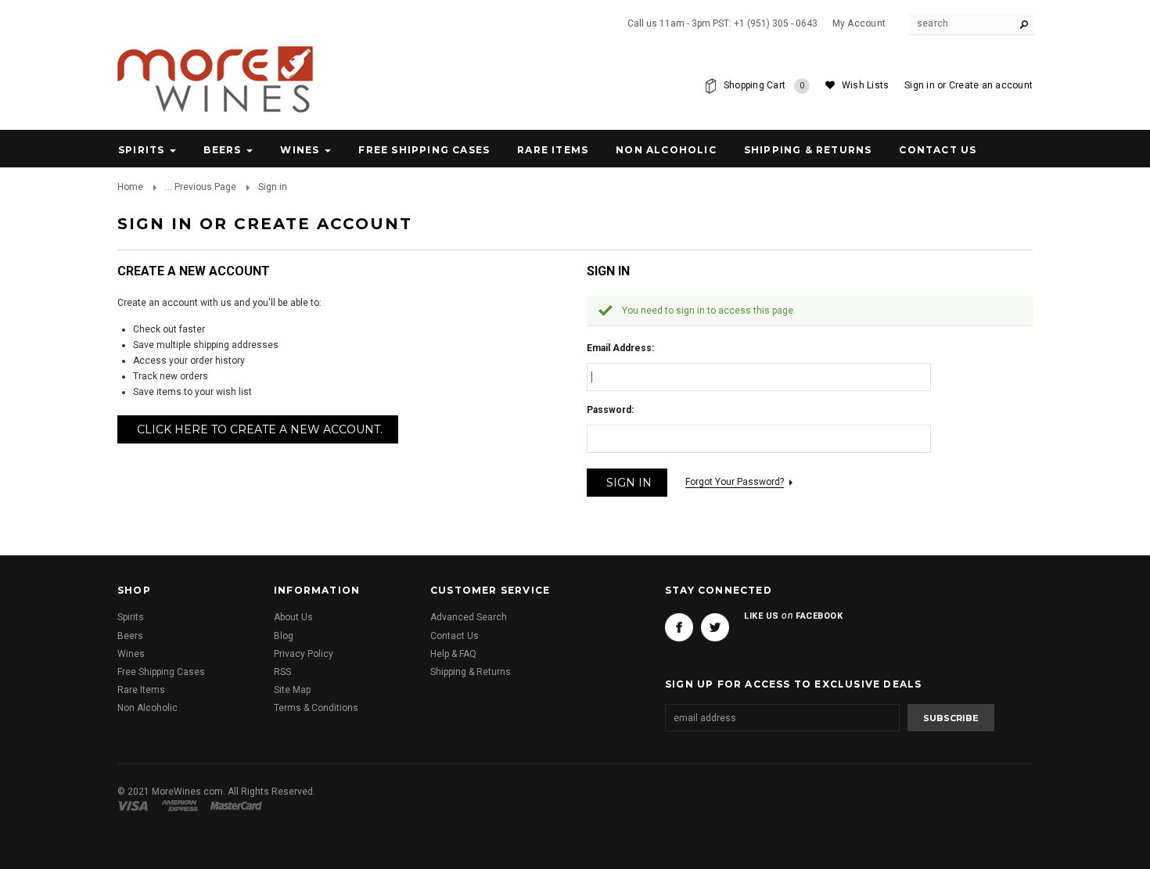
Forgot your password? (734, 481)
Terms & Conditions (316, 707)
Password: (610, 409)
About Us (293, 617)
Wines (299, 150)
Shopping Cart (764, 85)
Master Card (237, 805)
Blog (283, 635)
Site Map (292, 689)
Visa (135, 805)
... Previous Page (200, 186)
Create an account (991, 85)
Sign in (919, 85)
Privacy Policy (303, 653)
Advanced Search (468, 617)
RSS (282, 671)
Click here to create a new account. (260, 429)
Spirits (141, 150)
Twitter (715, 627)
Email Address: (620, 348)
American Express (182, 805)
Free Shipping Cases (424, 150)
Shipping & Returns (470, 671)
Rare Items (552, 150)
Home (130, 186)
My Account (859, 23)
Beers (222, 150)
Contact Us (454, 635)
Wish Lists (865, 85)
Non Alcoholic (666, 150)
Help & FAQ (453, 653)
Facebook (679, 627)
